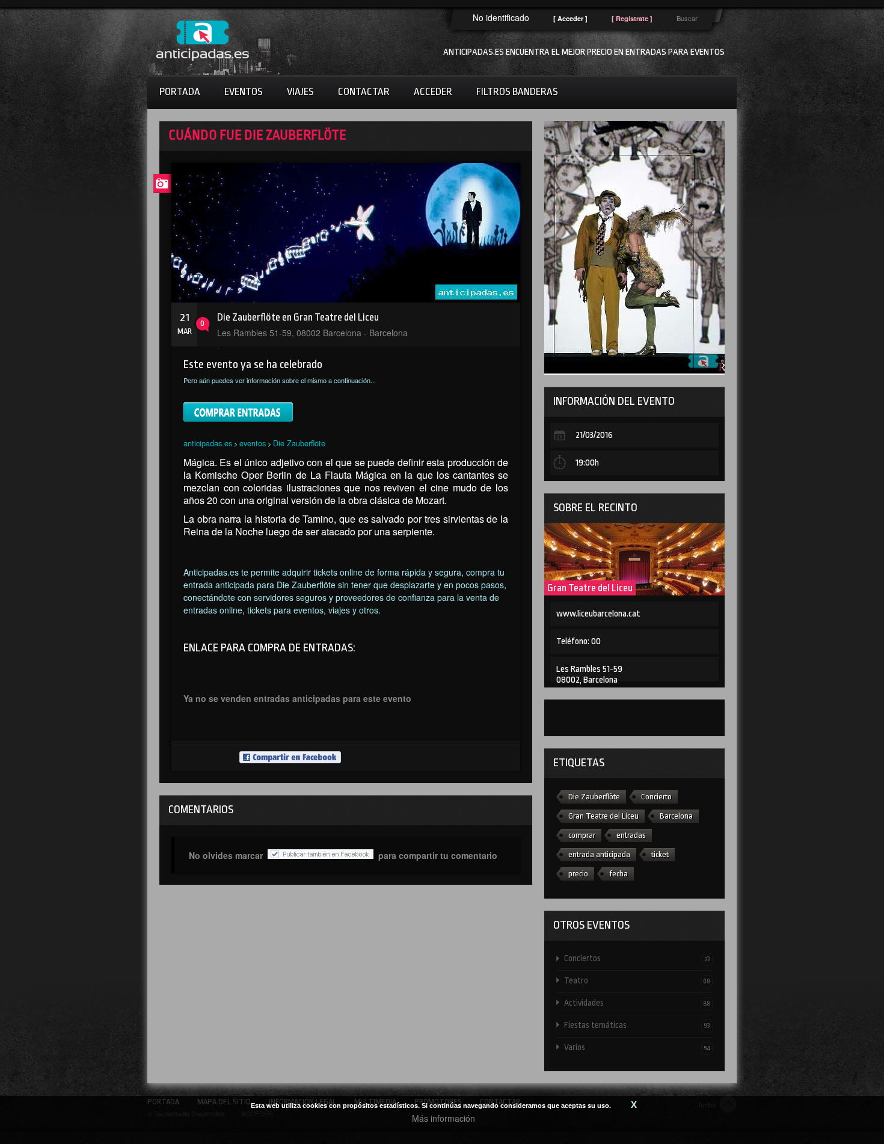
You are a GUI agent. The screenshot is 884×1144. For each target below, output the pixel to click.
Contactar (364, 91)
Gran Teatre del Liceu (590, 588)
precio (578, 873)
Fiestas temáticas (637, 1025)
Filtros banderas (517, 91)
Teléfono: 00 (578, 641)
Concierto (656, 796)
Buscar (687, 18)
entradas (631, 835)
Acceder (433, 91)
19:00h (587, 463)
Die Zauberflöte (299, 443)
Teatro (637, 980)
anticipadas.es (207, 443)
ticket (660, 854)
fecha (618, 873)
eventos (252, 443)
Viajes (300, 91)
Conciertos (637, 958)
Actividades (637, 1002)
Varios (637, 1047)
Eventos (243, 91)
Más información (443, 1118)
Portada (179, 91)
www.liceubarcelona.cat (598, 614)
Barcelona (676, 815)
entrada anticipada (599, 854)
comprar (581, 835)
